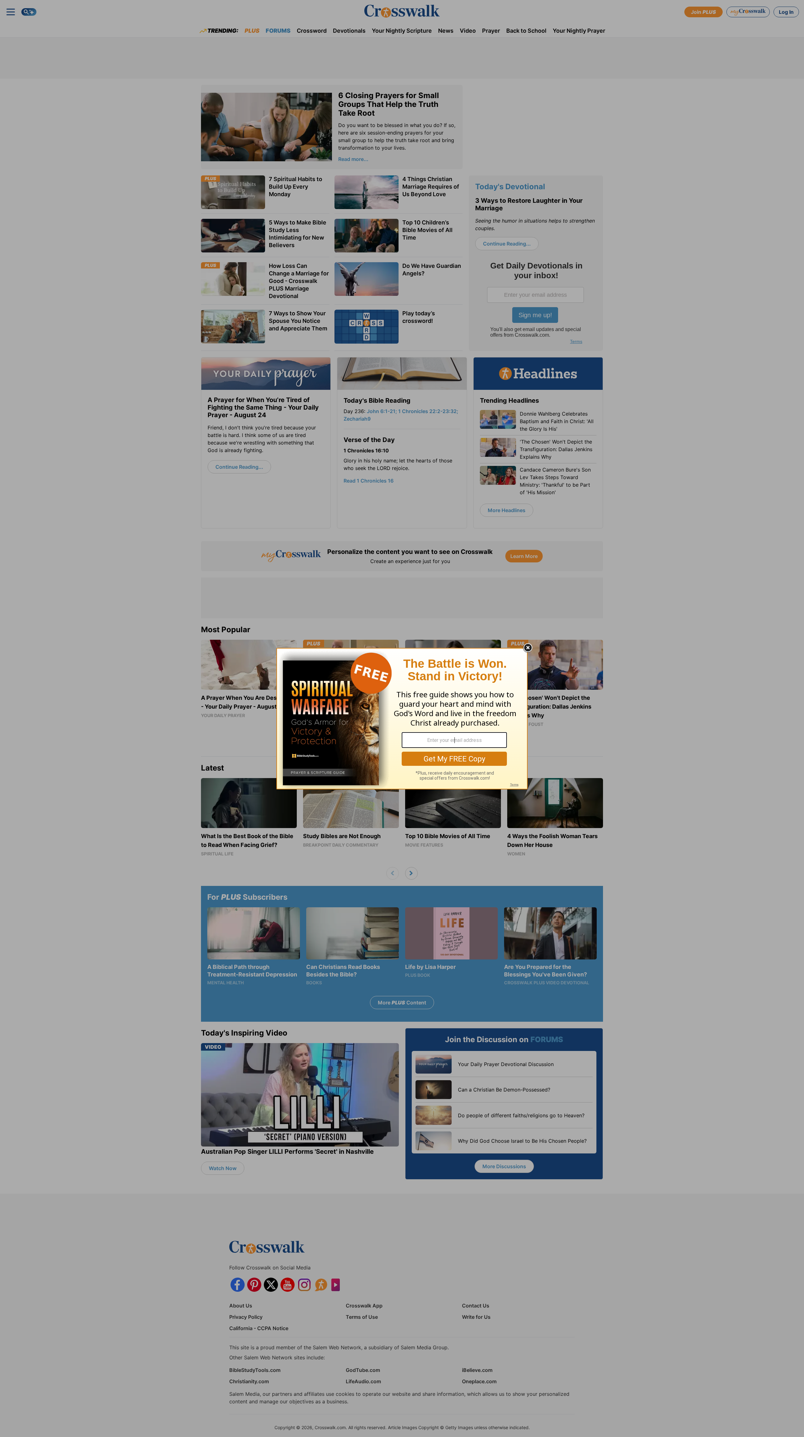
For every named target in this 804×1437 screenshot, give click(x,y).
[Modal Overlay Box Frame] (402, 718)
